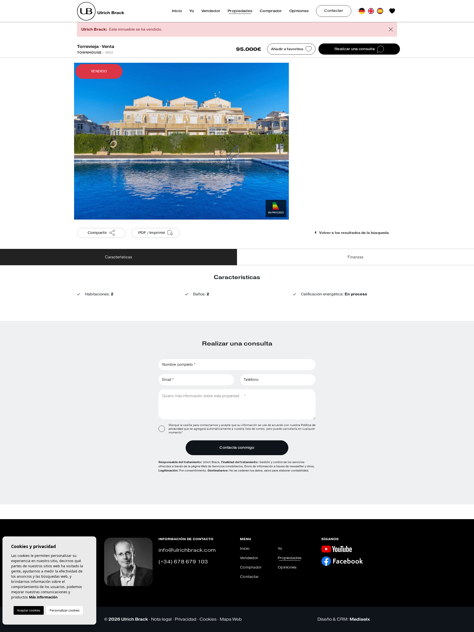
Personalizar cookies (64, 610)
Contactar (333, 11)
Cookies (208, 619)
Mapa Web (231, 619)
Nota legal (161, 619)
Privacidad (185, 619)
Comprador (271, 11)
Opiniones (299, 11)
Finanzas (355, 257)
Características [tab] (118, 257)
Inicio (177, 11)
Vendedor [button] (210, 11)
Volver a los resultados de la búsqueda (353, 233)
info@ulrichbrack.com (187, 550)
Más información (43, 597)
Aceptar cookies (28, 610)
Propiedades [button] (240, 11)
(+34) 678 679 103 (183, 562)
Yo (191, 11)
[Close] (391, 29)
